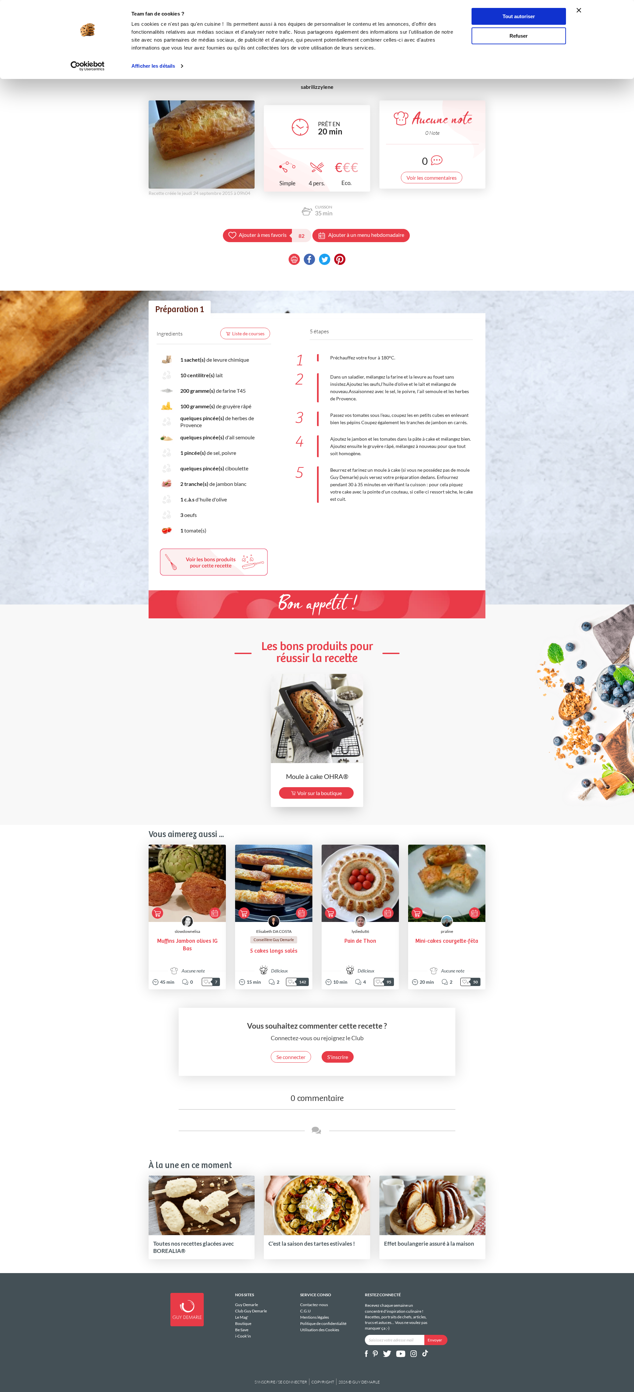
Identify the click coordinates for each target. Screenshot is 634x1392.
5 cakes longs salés (274, 951)
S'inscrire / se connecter (281, 1381)
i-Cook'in (243, 1336)
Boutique (243, 1323)
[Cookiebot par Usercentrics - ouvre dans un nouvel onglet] (88, 66)
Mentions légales (314, 1317)
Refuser (519, 36)
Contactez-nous (314, 1304)
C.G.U (305, 1310)
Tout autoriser (519, 16)
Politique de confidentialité (323, 1323)
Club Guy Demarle (251, 1310)
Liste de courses (248, 333)
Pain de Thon (360, 941)
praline (447, 931)
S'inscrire (337, 1057)
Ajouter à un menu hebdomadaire (366, 235)
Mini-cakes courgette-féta (446, 941)
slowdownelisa (187, 931)
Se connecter (290, 1057)
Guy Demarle (246, 1304)
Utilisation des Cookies (319, 1329)
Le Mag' (241, 1317)
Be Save (241, 1329)
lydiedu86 (360, 931)
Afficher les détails (153, 66)
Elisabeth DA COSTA (274, 931)
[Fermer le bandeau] (579, 10)
